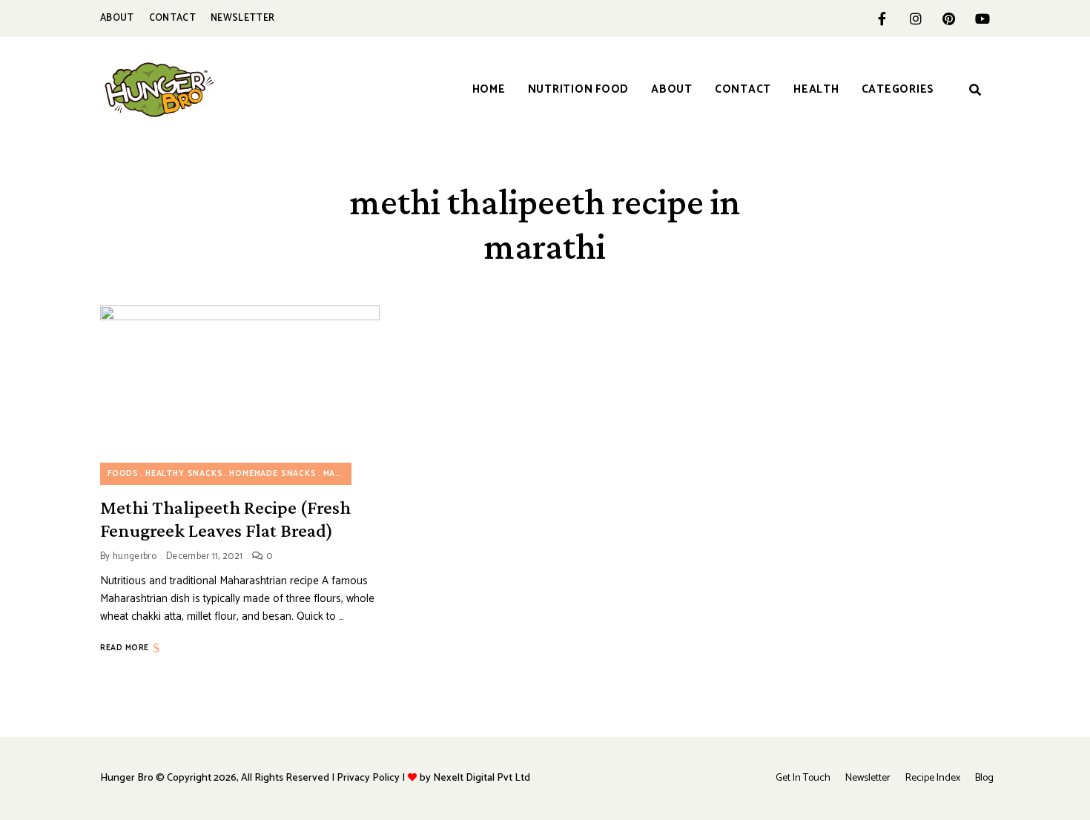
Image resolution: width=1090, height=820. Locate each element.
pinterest (948, 18)
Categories (898, 89)
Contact (172, 18)
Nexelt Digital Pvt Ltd (481, 778)
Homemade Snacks (272, 473)
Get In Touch (803, 778)
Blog (984, 778)
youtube (982, 18)
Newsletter (242, 18)
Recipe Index (932, 778)
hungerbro (134, 556)
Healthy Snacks (184, 473)
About (117, 18)
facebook (882, 18)
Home (489, 89)
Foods (123, 473)
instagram (915, 18)
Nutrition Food (579, 89)
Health (816, 89)
